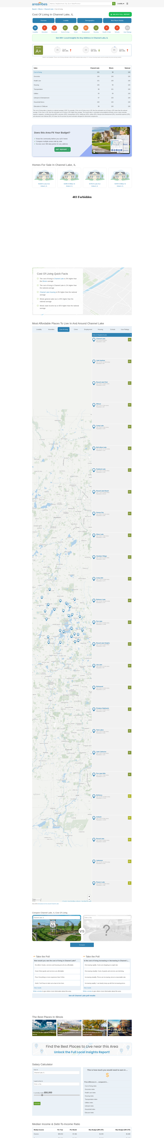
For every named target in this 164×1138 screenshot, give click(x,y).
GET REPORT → (62, 149)
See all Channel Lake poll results (82, 996)
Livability (120, 3)
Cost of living (38, 72)
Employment (88, 329)
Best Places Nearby (117, 20)
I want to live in (38, 1081)
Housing (100, 329)
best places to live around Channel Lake (48, 903)
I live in (36, 1070)
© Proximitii (64, 901)
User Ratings (125, 329)
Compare (82, 945)
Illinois (40, 9)
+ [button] (89, 896)
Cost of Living (63, 329)
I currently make (43, 1092)
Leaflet (89, 901)
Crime (76, 329)
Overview (44, 20)
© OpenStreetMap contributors (73, 901)
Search (34, 9)
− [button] (89, 899)
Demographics (89, 20)
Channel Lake (48, 9)
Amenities (51, 329)
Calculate (37, 1103)
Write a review (37, 991)
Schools (112, 329)
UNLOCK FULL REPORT (121, 14)
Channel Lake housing (47, 292)
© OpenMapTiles (84, 901)
